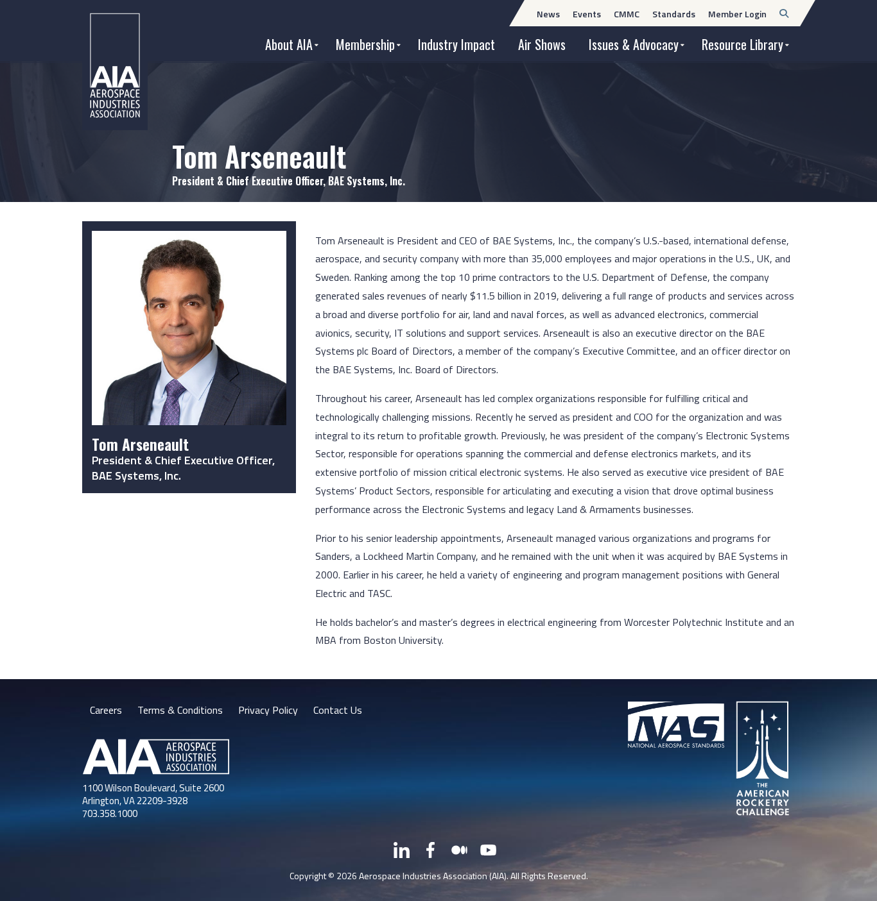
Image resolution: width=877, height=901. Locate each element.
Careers (106, 710)
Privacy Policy (268, 710)
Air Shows (542, 44)
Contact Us (337, 710)
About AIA (289, 44)
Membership (365, 44)
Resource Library (742, 44)
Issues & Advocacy (634, 44)
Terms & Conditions (180, 710)
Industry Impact (456, 44)
